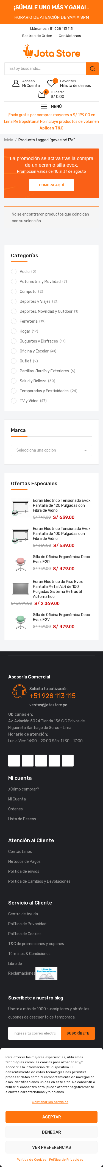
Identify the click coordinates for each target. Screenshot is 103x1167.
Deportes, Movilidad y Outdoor (46, 311)
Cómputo (28, 291)
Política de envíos (23, 871)
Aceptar (51, 1117)
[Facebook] (14, 760)
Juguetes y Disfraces (39, 341)
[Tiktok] (41, 760)
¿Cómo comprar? (23, 789)
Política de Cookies (31, 1159)
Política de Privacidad (66, 1159)
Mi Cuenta (17, 799)
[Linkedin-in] (68, 760)
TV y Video (29, 401)
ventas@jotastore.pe (48, 705)
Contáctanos (20, 851)
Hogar (25, 331)
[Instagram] (28, 760)
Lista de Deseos (22, 819)
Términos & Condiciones (29, 953)
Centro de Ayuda (23, 914)
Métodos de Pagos (24, 861)
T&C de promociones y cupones (36, 943)
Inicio (8, 140)
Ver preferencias (51, 1147)
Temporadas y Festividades (44, 391)
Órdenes (15, 809)
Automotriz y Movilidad (40, 281)
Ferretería (29, 321)
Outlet (25, 361)
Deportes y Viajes (35, 301)
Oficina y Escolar (34, 351)
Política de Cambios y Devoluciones (39, 881)
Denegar (51, 1132)
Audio (25, 271)
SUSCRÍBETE (77, 1033)
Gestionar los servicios (50, 1102)
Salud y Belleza (33, 381)
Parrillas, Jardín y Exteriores (44, 371)
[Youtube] (54, 760)
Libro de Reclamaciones (21, 968)
